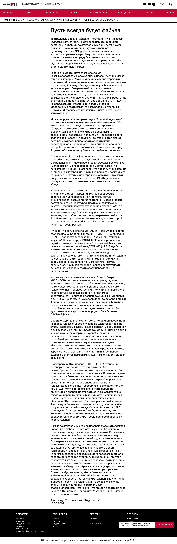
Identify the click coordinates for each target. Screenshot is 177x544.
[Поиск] (170, 4)
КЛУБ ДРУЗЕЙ (125, 13)
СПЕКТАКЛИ (51, 13)
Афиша (93, 519)
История (19, 521)
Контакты (20, 526)
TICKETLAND (95, 521)
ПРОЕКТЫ (170, 13)
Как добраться (22, 524)
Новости (19, 519)
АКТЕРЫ (74, 13)
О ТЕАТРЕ (7, 13)
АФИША (29, 13)
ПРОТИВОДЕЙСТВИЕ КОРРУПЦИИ (29, 531)
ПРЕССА (149, 13)
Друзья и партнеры (24, 529)
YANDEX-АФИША (97, 524)
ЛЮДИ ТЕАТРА (98, 13)
